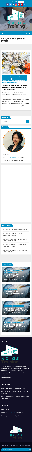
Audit (16, 270)
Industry (13, 75)
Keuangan (6, 272)
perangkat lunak (6, 80)
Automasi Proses (6, 75)
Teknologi (5, 82)
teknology (21, 322)
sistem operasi (15, 80)
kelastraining (20, 92)
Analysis (12, 270)
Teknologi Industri (13, 82)
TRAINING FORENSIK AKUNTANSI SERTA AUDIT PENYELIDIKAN (15, 310)
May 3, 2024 (8, 295)
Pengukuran (24, 78)
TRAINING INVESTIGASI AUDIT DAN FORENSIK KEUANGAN (14, 293)
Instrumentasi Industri (21, 75)
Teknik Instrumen (23, 80)
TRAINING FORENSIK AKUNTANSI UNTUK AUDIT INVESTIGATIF (15, 327)
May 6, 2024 (8, 279)
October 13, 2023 (8, 92)
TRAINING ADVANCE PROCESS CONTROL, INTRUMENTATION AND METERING (14, 87)
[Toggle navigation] (29, 33)
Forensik (20, 270)
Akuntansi (6, 270)
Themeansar (28, 445)
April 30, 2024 (9, 329)
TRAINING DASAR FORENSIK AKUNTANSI (15, 230)
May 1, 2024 (8, 312)
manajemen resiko (16, 78)
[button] (26, 33)
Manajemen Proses (7, 78)
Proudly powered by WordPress (8, 445)
